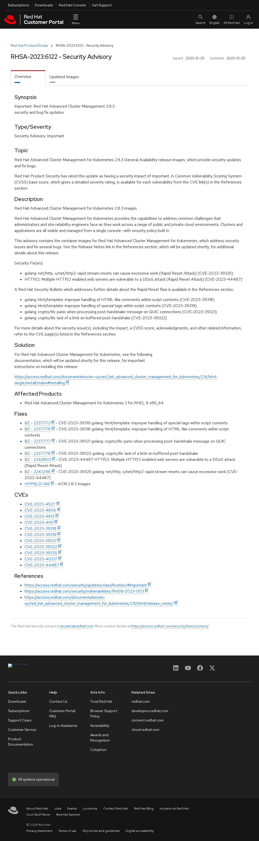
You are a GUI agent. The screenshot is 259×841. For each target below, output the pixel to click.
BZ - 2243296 (38, 471)
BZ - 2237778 (38, 453)
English (214, 23)
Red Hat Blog (144, 808)
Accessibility (99, 725)
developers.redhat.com (150, 711)
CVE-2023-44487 (42, 565)
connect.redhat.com (148, 720)
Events (72, 808)
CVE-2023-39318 (40, 528)
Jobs (57, 808)
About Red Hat (37, 808)
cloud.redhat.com (145, 729)
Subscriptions (18, 5)
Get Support (102, 5)
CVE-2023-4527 (40, 504)
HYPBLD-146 (37, 483)
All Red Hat (232, 23)
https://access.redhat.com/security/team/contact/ (170, 626)
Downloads (44, 5)
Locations (90, 808)
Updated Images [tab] (64, 76)
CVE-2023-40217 (41, 559)
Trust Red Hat (101, 701)
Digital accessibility (140, 831)
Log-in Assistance (63, 725)
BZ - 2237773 (37, 423)
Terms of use (67, 831)
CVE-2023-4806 (40, 510)
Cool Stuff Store (38, 815)
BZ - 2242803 (38, 459)
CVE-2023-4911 (39, 522)
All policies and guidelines (101, 831)
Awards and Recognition (100, 738)
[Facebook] (200, 669)
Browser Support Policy (103, 713)
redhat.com (141, 701)
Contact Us (58, 701)
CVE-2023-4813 (39, 516)
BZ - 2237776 (38, 429)
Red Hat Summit (68, 815)
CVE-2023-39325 (41, 553)
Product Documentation (20, 742)
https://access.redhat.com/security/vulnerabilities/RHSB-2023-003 (84, 591)
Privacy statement (39, 831)
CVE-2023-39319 (40, 534)
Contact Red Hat (115, 808)
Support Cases (19, 720)
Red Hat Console (72, 5)
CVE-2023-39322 (41, 546)
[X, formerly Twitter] (212, 669)
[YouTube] (188, 669)
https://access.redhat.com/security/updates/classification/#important (86, 585)
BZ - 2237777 (38, 441)
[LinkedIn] (176, 669)
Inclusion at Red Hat (174, 808)
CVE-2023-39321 (40, 540)
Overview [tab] (22, 76)
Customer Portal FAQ (62, 713)
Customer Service (22, 729)
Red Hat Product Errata (29, 45)
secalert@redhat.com (76, 626)
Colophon (98, 749)
